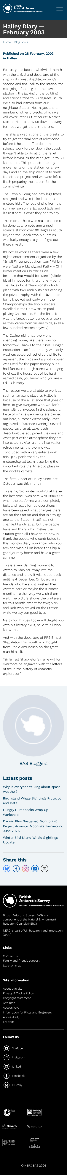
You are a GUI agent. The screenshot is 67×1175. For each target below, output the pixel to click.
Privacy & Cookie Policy (18, 993)
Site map (9, 1003)
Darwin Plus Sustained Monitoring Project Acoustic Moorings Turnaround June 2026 (33, 826)
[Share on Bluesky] (6, 868)
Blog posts (21, 42)
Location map (12, 965)
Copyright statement (17, 998)
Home (7, 42)
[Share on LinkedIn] (35, 868)
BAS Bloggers (34, 763)
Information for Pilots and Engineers (27, 1012)
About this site (13, 988)
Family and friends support (21, 960)
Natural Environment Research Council (29, 921)
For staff (8, 1022)
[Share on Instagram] (25, 868)
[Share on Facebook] (16, 868)
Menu (59, 9)
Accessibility (11, 1017)
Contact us (10, 956)
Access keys (11, 1007)
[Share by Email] (44, 868)
